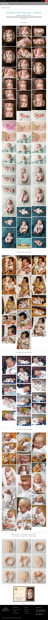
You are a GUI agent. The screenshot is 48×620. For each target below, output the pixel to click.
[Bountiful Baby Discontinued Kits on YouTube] (40, 614)
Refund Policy (26, 611)
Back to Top (24, 603)
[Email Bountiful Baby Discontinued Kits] (43, 614)
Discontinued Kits (16, 613)
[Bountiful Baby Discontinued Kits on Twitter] (36, 614)
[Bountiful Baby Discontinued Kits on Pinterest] (41, 614)
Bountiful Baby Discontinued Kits (9, 617)
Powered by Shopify (18, 617)
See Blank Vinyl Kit (24, 18)
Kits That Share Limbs (16, 609)
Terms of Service (27, 613)
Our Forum (14, 611)
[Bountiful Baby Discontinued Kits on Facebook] (38, 614)
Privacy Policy (26, 609)
